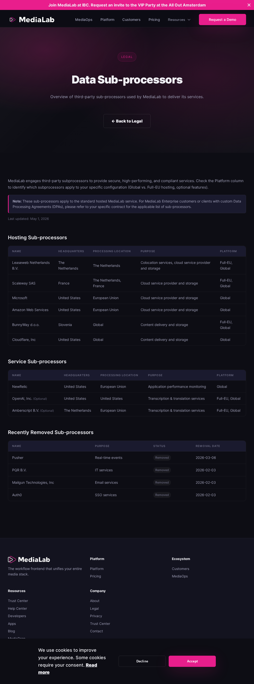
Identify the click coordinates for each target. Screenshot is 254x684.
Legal (94, 608)
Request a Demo (222, 19)
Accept (192, 661)
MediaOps (84, 19)
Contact (96, 631)
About (94, 601)
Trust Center (18, 601)
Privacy (96, 616)
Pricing (154, 19)
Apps (12, 624)
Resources (176, 20)
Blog (11, 631)
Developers (17, 616)
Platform (107, 19)
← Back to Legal (126, 121)
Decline (142, 661)
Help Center (17, 608)
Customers (131, 19)
